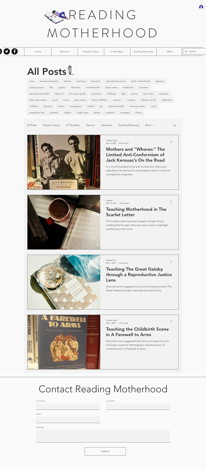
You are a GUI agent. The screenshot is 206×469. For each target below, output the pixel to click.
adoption (163, 93)
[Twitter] (7, 51)
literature (95, 81)
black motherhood (140, 81)
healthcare (128, 87)
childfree (33, 106)
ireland (90, 106)
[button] (174, 125)
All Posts (32, 125)
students (110, 112)
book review (111, 87)
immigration (76, 106)
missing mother (137, 106)
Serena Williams (100, 99)
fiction (61, 106)
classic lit (59, 93)
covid (55, 99)
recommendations (49, 81)
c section (130, 99)
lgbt (124, 93)
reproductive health (39, 93)
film (51, 87)
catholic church (148, 99)
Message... (40, 427)
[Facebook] (14, 51)
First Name (40, 401)
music (66, 99)
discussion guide (77, 93)
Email (38, 414)
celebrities (167, 99)
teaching (81, 81)
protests (54, 112)
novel (153, 106)
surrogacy (125, 112)
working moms (36, 87)
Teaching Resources (128, 125)
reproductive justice (116, 81)
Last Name (110, 401)
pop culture (80, 99)
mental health (93, 87)
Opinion (90, 125)
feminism (48, 106)
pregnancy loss (36, 112)
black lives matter (38, 99)
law (101, 106)
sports (97, 112)
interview (143, 87)
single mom (83, 112)
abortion (159, 81)
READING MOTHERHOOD (103, 24)
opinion (67, 81)
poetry (134, 93)
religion (67, 112)
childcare (111, 93)
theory (138, 112)
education (96, 93)
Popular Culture (51, 125)
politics (62, 87)
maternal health (116, 106)
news (31, 81)
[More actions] (172, 142)
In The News (73, 125)
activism (117, 99)
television (75, 87)
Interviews (106, 125)
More (148, 125)
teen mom (148, 93)
